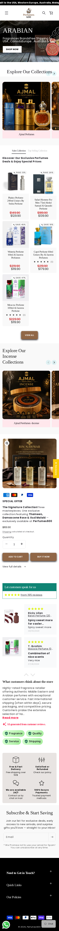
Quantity (8, 537)
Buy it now (43, 556)
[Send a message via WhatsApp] (6, 924)
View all (29, 335)
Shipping (6, 531)
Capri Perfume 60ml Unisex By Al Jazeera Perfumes (43, 254)
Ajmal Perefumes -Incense (26, 423)
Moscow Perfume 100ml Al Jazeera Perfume (15, 308)
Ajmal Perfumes (26, 134)
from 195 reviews (31, 595)
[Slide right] (54, 73)
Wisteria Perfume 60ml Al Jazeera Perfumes (16, 254)
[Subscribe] (52, 837)
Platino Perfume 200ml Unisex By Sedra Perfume (15, 200)
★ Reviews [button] (56, 468)
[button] (6, 13)
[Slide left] (48, 73)
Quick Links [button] (14, 885)
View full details (12, 566)
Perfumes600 (34, 927)
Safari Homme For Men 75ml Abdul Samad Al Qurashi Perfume (43, 204)
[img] (12, 595)
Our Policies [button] (14, 897)
